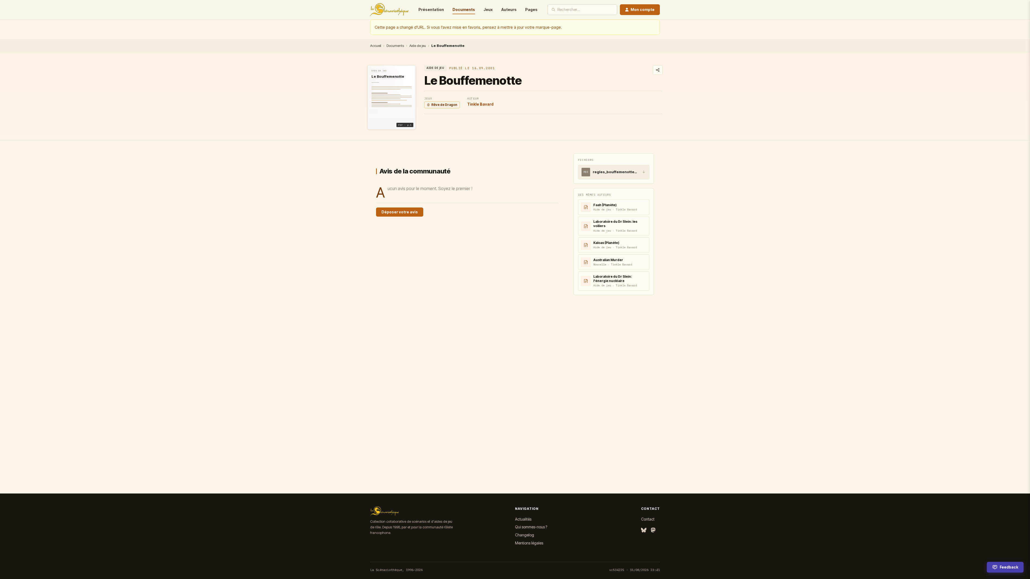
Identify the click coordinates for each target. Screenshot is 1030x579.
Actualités (523, 519)
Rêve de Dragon (444, 105)
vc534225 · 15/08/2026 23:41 (634, 570)
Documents (464, 9)
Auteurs (509, 9)
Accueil (375, 45)
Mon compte (642, 9)
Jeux (488, 9)
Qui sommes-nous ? (531, 527)
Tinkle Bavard (480, 104)
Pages (531, 9)
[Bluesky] (643, 530)
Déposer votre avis (399, 212)
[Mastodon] (653, 530)
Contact (647, 519)
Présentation (431, 9)
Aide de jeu (417, 45)
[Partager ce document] (658, 70)
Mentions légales (529, 543)
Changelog (524, 535)
